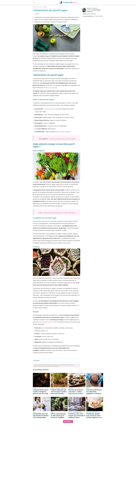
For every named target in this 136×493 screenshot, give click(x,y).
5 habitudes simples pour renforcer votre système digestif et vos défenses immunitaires (94, 415)
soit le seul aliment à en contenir (47, 322)
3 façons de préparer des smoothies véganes (62, 138)
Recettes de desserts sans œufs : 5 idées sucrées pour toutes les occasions (76, 391)
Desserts (70, 388)
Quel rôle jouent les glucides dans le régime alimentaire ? (59, 212)
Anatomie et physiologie (92, 412)
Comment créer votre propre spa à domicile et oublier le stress (76, 415)
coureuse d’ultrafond (50, 109)
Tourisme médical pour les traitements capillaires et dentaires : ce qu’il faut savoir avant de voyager (94, 391)
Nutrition (45, 6)
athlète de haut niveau (50, 87)
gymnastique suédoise (64, 131)
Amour (34, 388)
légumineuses (71, 282)
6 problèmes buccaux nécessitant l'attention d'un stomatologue (41, 415)
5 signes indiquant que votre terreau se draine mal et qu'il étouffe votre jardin (59, 391)
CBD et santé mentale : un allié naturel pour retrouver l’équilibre (58, 415)
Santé (87, 388)
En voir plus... (68, 421)
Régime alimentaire (37, 6)
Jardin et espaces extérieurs (58, 388)
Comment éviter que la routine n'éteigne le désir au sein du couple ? (41, 391)
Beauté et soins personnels (75, 412)
